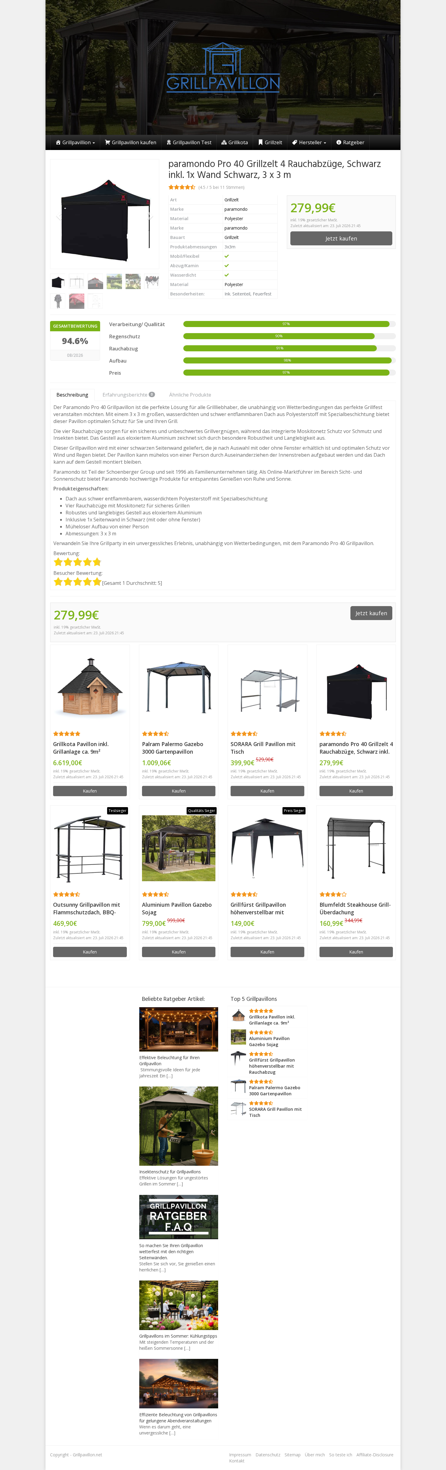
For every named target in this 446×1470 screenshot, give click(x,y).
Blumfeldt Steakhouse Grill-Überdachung (355, 908)
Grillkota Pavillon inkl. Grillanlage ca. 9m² (81, 747)
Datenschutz (267, 1455)
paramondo (236, 209)
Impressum (240, 1455)
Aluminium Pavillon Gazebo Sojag (177, 908)
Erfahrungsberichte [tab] (128, 394)
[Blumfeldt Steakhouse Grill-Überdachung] (356, 848)
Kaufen (90, 791)
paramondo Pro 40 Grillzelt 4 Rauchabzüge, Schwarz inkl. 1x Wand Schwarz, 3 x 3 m (356, 747)
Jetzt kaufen (341, 238)
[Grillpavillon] (223, 67)
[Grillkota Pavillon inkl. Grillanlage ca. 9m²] (90, 688)
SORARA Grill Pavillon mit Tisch (263, 747)
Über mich (315, 1455)
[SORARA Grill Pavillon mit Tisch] (267, 687)
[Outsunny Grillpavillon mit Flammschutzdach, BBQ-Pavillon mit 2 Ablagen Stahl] (90, 848)
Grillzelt (232, 200)
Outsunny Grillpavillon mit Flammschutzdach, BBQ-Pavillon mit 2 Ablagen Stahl (89, 908)
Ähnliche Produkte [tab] (190, 394)
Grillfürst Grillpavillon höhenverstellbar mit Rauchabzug (258, 908)
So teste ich (340, 1455)
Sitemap (293, 1455)
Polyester (234, 218)
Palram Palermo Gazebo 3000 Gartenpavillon (172, 747)
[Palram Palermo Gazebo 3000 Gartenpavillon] (179, 687)
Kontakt (237, 1461)
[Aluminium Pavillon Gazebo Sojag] (179, 848)
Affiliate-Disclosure (375, 1455)
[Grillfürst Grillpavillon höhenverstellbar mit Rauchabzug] (267, 848)
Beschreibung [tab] (72, 394)
